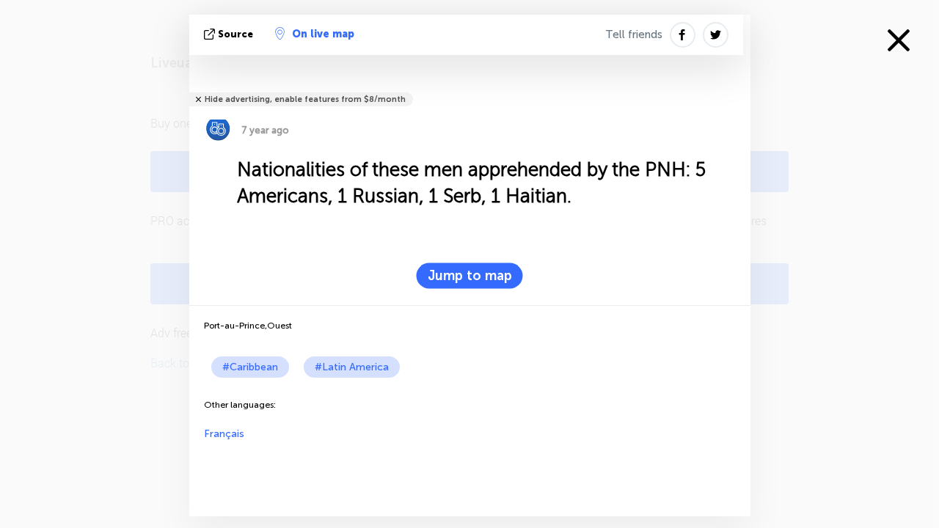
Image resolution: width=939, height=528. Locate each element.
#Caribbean (250, 367)
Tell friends (633, 34)
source (235, 34)
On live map (323, 34)
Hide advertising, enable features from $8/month (305, 99)
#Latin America (352, 367)
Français (224, 434)
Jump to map (470, 276)
